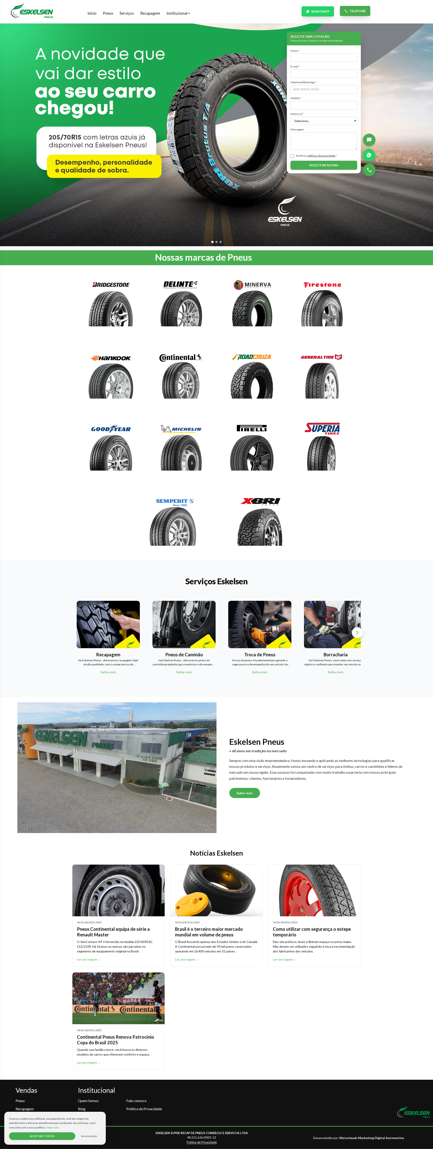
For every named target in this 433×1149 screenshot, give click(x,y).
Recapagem (150, 13)
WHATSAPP (320, 11)
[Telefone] (369, 170)
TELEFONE (358, 11)
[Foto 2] (216, 242)
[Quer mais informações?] (369, 140)
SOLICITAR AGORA (323, 165)
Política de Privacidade (144, 1109)
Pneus (108, 13)
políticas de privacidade (321, 155)
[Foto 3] (220, 242)
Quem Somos (88, 1100)
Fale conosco (136, 1100)
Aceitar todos (42, 1136)
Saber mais (245, 793)
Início (92, 13)
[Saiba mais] (111, 305)
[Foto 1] (212, 242)
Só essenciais (89, 1136)
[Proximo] (357, 632)
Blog (81, 1109)
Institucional (178, 13)
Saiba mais (52, 1127)
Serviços (127, 13)
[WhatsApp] (369, 155)
